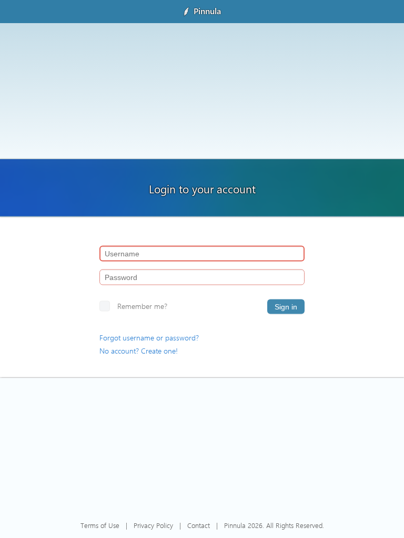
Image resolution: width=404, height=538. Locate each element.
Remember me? (142, 306)
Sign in (286, 307)
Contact (198, 525)
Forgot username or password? (149, 338)
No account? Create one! (138, 351)
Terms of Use (99, 525)
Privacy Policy (153, 525)
